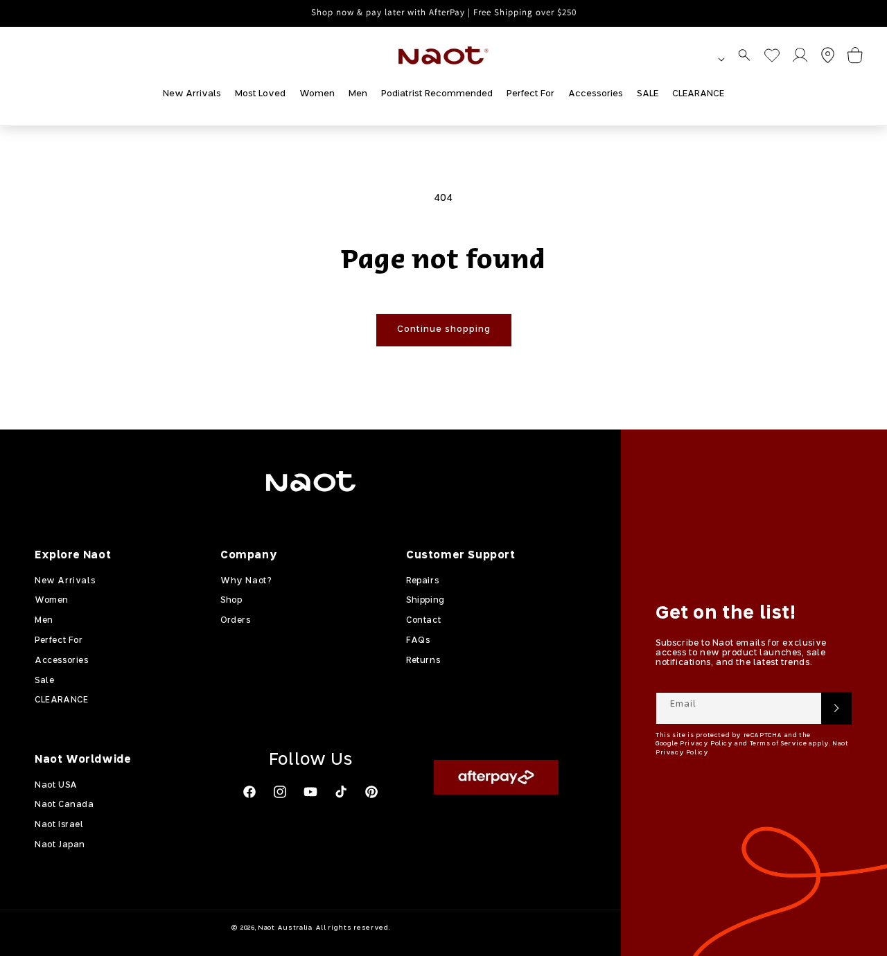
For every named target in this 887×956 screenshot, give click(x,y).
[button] (744, 55)
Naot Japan (60, 845)
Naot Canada (64, 805)
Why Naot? (245, 580)
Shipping (425, 600)
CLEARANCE (61, 700)
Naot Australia (285, 928)
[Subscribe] (836, 708)
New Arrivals (65, 580)
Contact (423, 621)
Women (52, 600)
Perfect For (59, 641)
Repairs (422, 580)
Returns (423, 660)
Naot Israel (59, 825)
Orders (235, 621)
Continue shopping (444, 329)
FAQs (418, 641)
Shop (231, 600)
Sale (44, 680)
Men (44, 621)
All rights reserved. (352, 928)
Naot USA (56, 785)
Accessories (62, 660)
